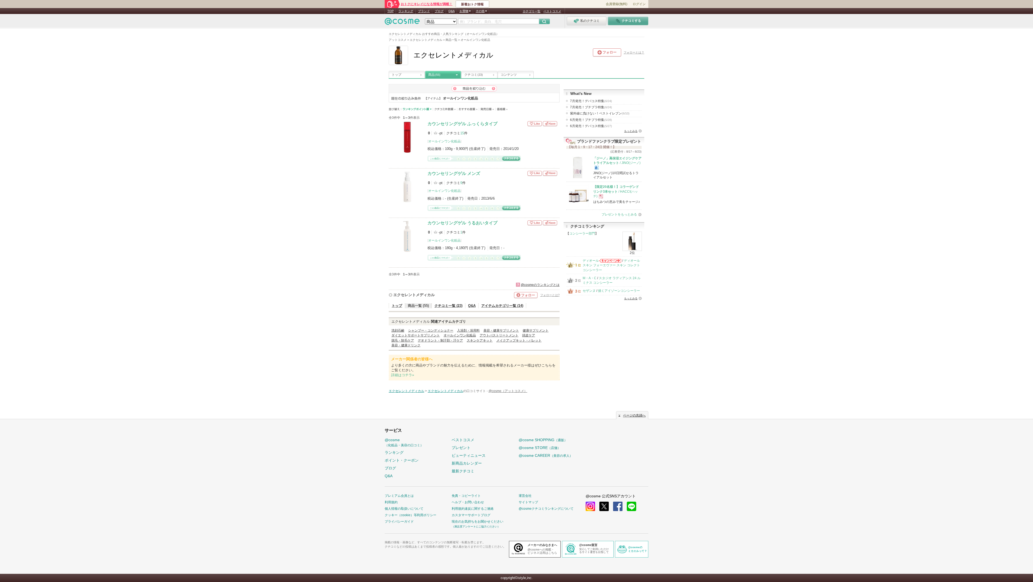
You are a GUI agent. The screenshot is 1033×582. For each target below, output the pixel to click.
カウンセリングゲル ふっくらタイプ (462, 123)
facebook (617, 506)
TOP (390, 11)
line (631, 506)
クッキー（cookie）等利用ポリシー (410, 515)
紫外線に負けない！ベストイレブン (599, 113)
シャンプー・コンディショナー (430, 330)
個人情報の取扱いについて (404, 509)
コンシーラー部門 (582, 233)
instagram (590, 506)
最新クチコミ (463, 471)
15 (462, 133)
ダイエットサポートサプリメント (415, 335)
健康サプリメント (536, 330)
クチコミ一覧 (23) (448, 306)
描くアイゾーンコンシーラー (619, 291)
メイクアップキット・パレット (519, 340)
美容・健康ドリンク (405, 345)
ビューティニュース (469, 455)
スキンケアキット (480, 340)
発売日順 (487, 109)
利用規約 (391, 502)
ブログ (439, 11)
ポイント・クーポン (402, 460)
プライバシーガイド (399, 521)
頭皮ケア (528, 335)
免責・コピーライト (466, 496)
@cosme (404, 442)
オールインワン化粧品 (444, 141)
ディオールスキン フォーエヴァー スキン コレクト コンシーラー (611, 265)
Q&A (451, 11)
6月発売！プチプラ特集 (591, 120)
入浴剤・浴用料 (468, 330)
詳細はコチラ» (402, 375)
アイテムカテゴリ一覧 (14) (502, 306)
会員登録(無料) (616, 4)
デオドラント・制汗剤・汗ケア (440, 340)
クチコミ (473, 75)
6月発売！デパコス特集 (591, 126)
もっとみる (631, 131)
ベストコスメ (552, 11)
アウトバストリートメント (499, 335)
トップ (396, 75)
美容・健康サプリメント (501, 330)
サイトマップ (528, 502)
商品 (434, 75)
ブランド (424, 11)
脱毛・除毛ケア (402, 340)
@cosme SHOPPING (543, 440)
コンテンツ (509, 75)
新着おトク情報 (472, 4)
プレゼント (461, 448)
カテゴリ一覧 (531, 11)
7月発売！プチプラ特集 (591, 107)
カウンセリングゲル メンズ (453, 173)
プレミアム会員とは (399, 496)
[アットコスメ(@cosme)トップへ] (402, 23)
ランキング (405, 11)
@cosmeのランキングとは (540, 285)
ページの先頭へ (634, 415)
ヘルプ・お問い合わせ (468, 502)
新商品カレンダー (467, 463)
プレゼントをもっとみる (619, 214)
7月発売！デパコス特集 (591, 101)
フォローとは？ (634, 52)
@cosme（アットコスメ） (508, 391)
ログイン (639, 4)
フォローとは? (550, 295)
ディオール (591, 261)
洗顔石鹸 (397, 330)
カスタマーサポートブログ (471, 515)
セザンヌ (589, 291)
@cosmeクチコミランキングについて (546, 509)
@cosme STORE (540, 448)
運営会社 (525, 496)
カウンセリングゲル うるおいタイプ (462, 223)
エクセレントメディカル (414, 295)
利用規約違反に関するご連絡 (473, 509)
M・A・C (589, 278)
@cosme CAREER (546, 455)
